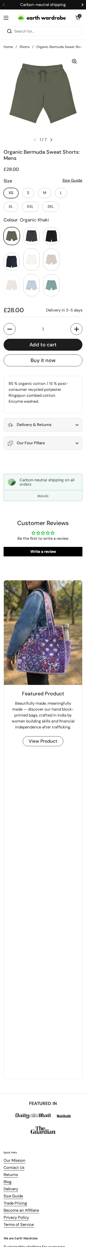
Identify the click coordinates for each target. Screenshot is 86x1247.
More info (43, 495)
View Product (43, 741)
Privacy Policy (16, 1217)
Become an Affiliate (21, 1210)
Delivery (11, 1188)
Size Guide (13, 1196)
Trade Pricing (15, 1203)
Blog (7, 1181)
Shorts (25, 47)
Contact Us (14, 1167)
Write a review (43, 551)
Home (8, 47)
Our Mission (14, 1160)
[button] (77, 18)
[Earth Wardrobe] (41, 18)
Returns (11, 1174)
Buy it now (43, 360)
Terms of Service (19, 1224)
